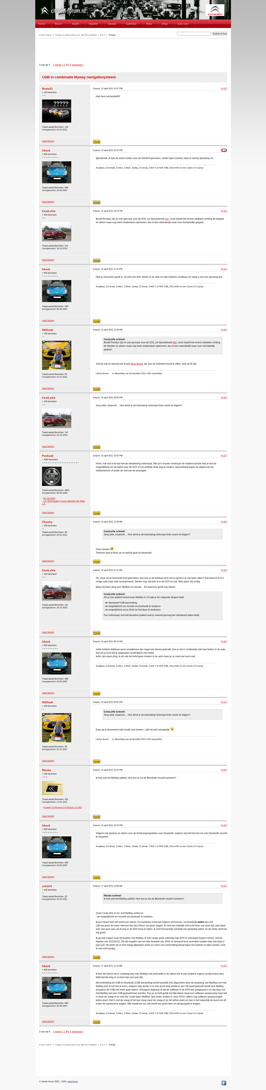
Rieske (46, 770)
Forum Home (45, 35)
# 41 (224, 702)
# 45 (224, 966)
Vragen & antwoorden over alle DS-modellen (76, 35)
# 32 (224, 150)
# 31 (224, 88)
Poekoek (48, 455)
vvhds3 (47, 886)
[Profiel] (96, 142)
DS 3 (102, 35)
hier (167, 218)
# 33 (224, 211)
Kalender (131, 23)
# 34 (224, 269)
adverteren (73, 1081)
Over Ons (182, 23)
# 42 (224, 770)
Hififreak (47, 329)
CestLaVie (48, 211)
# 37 (224, 455)
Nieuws (112, 23)
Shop (165, 23)
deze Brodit (137, 363)
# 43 (224, 825)
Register (93, 23)
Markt (75, 23)
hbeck (46, 150)
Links (149, 23)
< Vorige (57, 65)
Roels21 (47, 88)
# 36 (224, 397)
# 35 (224, 329)
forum (58, 23)
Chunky (47, 521)
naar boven (48, 141)
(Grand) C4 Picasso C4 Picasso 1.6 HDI (62, 807)
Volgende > (78, 65)
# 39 (224, 570)
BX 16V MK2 (49, 498)
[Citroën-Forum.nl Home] (63, 15)
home (41, 23)
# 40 (224, 641)
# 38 (224, 522)
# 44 (224, 886)
